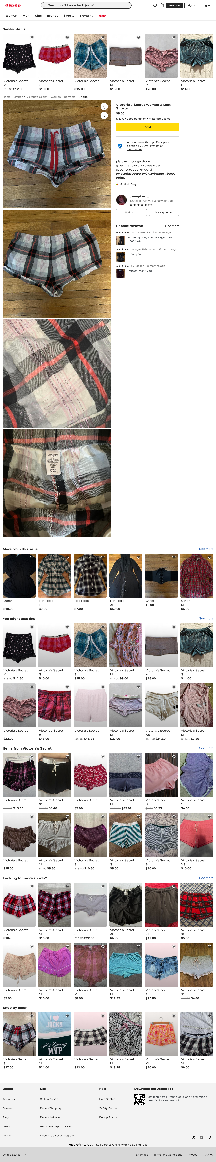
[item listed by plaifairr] (161, 775)
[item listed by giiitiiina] (161, 965)
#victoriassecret (129, 173)
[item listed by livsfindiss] (196, 835)
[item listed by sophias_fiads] (19, 705)
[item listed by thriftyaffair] (19, 645)
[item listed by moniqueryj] (125, 905)
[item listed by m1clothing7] (19, 835)
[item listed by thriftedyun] (19, 1034)
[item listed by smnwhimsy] (19, 775)
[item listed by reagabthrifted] (125, 775)
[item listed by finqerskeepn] (196, 645)
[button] (154, 204)
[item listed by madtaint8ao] (161, 905)
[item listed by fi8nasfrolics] (196, 705)
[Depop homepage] (13, 5)
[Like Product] (32, 37)
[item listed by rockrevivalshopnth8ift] (19, 905)
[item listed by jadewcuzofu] (90, 965)
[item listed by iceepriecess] (161, 645)
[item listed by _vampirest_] (19, 576)
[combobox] (86, 5)
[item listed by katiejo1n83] (54, 645)
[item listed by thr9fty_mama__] (125, 645)
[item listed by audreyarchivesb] (125, 1034)
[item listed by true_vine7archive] (125, 965)
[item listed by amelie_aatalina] (161, 1034)
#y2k (146, 173)
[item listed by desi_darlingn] (54, 775)
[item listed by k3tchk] (90, 775)
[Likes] (155, 5)
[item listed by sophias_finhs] (125, 705)
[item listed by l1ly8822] (196, 905)
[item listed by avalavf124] (19, 965)
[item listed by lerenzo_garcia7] (90, 705)
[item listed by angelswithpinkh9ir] (54, 1034)
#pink (120, 178)
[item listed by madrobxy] (54, 705)
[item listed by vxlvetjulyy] (54, 905)
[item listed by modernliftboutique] (161, 835)
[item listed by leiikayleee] (90, 835)
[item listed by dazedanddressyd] (90, 1034)
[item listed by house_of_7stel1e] (90, 905)
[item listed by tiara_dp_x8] (54, 835)
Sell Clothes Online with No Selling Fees (121, 1144)
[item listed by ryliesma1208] (196, 1034)
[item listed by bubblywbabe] (54, 965)
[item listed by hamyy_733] (125, 835)
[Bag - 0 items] (161, 5)
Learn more (134, 149)
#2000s (170, 173)
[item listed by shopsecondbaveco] (161, 705)
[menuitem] (11, 15)
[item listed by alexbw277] (196, 775)
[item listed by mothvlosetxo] (196, 965)
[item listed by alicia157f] (90, 645)
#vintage (157, 173)
